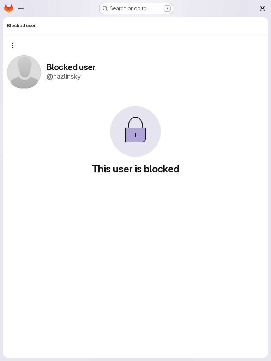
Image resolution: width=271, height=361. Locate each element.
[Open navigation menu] (20, 8)
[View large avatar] (24, 72)
